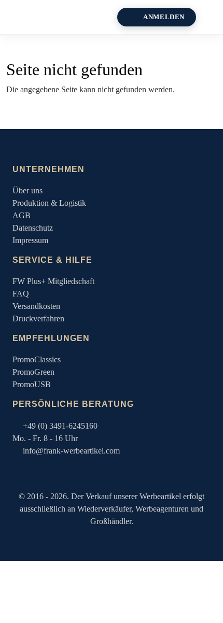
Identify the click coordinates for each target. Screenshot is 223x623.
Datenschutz (32, 227)
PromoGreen (33, 371)
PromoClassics (36, 359)
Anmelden (164, 17)
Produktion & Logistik (49, 203)
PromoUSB (31, 384)
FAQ (20, 293)
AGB (21, 215)
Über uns (27, 190)
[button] (213, 17)
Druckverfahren (38, 318)
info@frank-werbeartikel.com (71, 450)
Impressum (30, 240)
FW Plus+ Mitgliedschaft (53, 281)
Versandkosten (36, 306)
